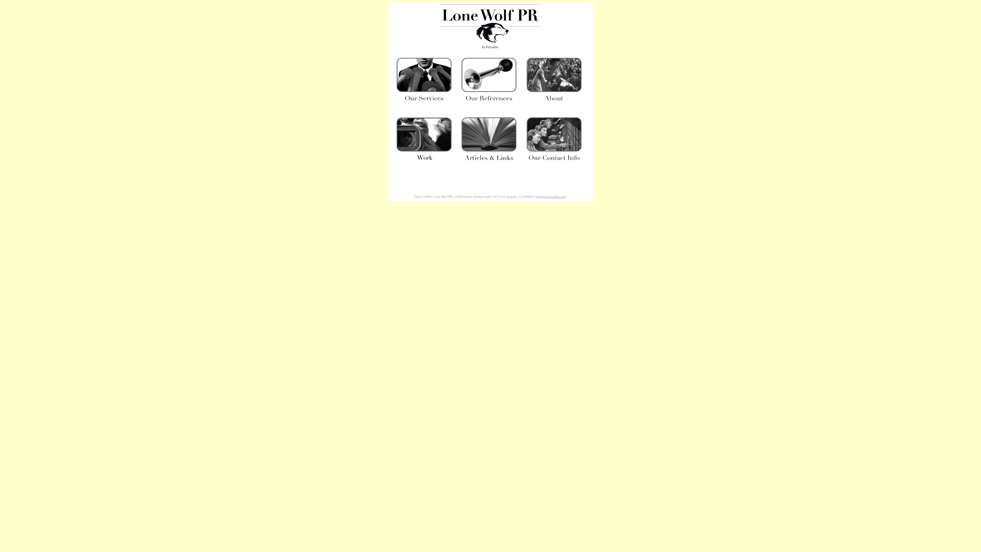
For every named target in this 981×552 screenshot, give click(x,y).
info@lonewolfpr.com (551, 197)
